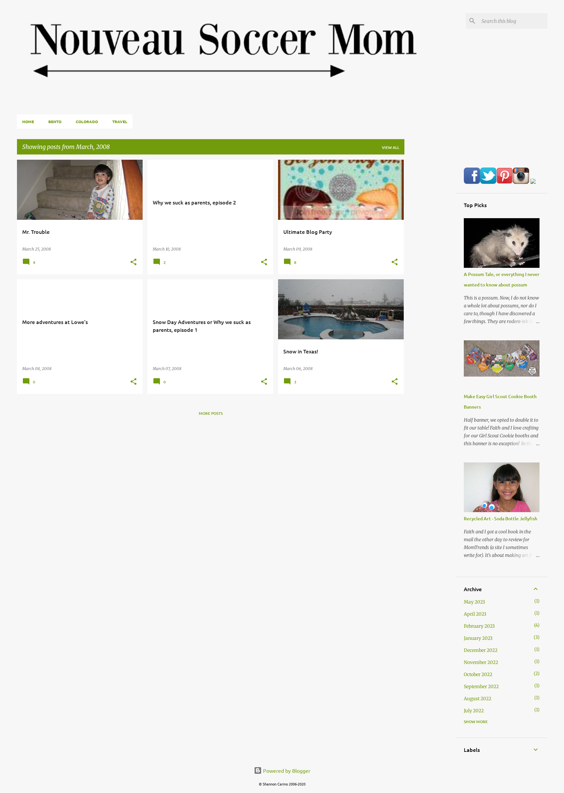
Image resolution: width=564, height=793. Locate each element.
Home (28, 121)
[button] (133, 262)
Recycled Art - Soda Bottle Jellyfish (500, 518)
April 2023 (475, 614)
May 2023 (474, 602)
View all (390, 147)
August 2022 (477, 699)
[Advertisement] (430, 258)
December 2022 (480, 650)
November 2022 (481, 662)
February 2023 (479, 626)
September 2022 (481, 686)
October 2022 (478, 674)
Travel (119, 121)
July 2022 (474, 711)
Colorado (87, 121)
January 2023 (478, 638)
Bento (54, 121)
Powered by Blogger (286, 770)
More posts (211, 413)
